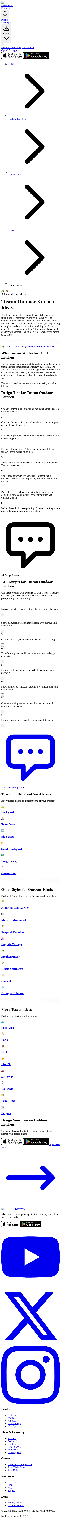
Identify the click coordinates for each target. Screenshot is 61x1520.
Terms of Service (16, 1505)
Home (11, 63)
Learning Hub (14, 1452)
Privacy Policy (15, 1502)
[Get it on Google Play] (36, 58)
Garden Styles (14, 174)
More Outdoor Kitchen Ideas (39, 346)
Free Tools (13, 1482)
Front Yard (13, 1444)
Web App (6, 22)
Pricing (4, 19)
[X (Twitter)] (30, 1344)
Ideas (5, 11)
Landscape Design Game (20, 1464)
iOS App (12, 1420)
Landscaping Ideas (19, 47)
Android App (14, 1423)
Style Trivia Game (16, 1467)
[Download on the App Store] (12, 58)
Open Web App (9, 50)
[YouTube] (30, 1285)
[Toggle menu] (2, 44)
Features (5, 8)
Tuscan (11, 230)
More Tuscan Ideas (12, 346)
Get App (6, 33)
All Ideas (12, 1438)
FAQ (10, 1487)
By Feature (13, 1449)
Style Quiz (13, 1470)
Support (11, 1490)
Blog (10, 1485)
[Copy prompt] (2, 614)
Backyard (12, 1441)
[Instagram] (30, 1403)
